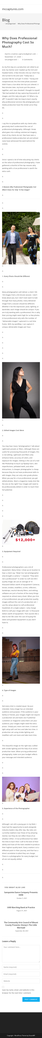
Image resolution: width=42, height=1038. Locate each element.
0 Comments (27, 59)
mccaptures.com (12, 9)
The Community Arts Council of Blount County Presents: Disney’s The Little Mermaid (21, 925)
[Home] (2, 24)
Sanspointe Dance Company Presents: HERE (21, 893)
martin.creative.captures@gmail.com (20, 54)
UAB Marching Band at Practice (21, 907)
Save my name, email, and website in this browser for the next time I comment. (18, 991)
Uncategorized (11, 59)
